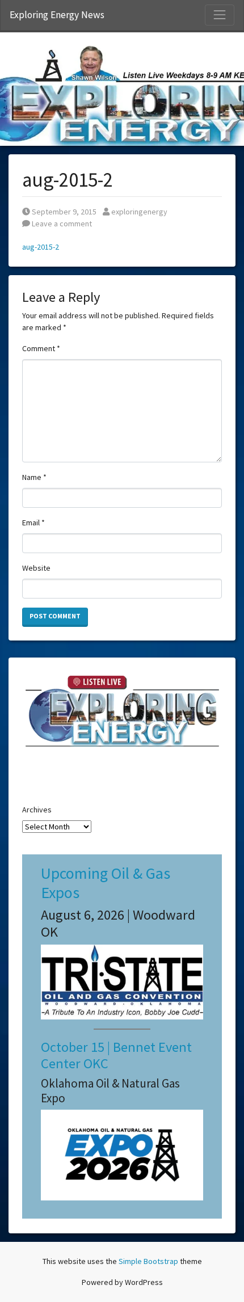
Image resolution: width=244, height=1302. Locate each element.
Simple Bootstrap (148, 1261)
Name (34, 477)
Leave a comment (61, 223)
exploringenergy (139, 212)
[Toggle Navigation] (219, 15)
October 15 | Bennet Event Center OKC (116, 1055)
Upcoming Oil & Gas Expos (105, 883)
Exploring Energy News (57, 15)
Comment (41, 348)
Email (33, 522)
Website (36, 568)
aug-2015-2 (40, 247)
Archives (37, 809)
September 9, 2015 (63, 212)
